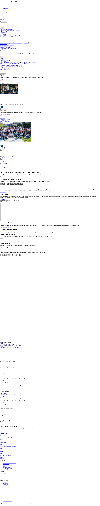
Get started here (3, 79)
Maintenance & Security (4, 48)
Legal (1, 33)
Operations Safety (13, 48)
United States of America (5, 60)
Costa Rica (18, 62)
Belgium (2, 65)
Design (8, 45)
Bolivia (5, 62)
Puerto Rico (19, 63)
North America (3, 58)
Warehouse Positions (4, 39)
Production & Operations (5, 47)
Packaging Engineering (19, 35)
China (5, 68)
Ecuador (29, 62)
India (7, 71)
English (4, 152)
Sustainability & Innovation (5, 119)
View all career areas (4, 26)
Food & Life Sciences (4, 35)
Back (3, 28)
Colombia (13, 62)
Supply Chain (2, 37)
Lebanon (10, 71)
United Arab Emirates (17, 72)
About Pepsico (3, 116)
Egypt (1, 71)
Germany (8, 65)
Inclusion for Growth (4, 120)
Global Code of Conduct (5, 121)
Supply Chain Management (5, 38)
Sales (9, 46)
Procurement (5, 33)
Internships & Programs (4, 83)
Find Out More (3, 192)
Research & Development (5, 34)
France (5, 65)
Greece (11, 65)
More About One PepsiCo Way (6, 227)
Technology (2, 40)
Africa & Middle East (4, 70)
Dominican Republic (23, 62)
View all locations (3, 55)
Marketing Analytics (4, 46)
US (3, 150)
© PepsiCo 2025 (6, 497)
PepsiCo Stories (6, 485)
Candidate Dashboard (4, 147)
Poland (21, 65)
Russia (1, 66)
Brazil (8, 62)
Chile (11, 62)
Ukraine (9, 66)
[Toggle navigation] (6, 167)
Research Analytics (3, 36)
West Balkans (20, 66)
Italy (14, 65)
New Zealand (8, 68)
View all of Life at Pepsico (5, 114)
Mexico (9, 63)
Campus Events (3, 82)
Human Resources (15, 30)
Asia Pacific (2, 67)
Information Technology (24, 42)
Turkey (6, 66)
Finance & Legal (3, 31)
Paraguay (13, 63)
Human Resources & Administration (7, 29)
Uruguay (23, 63)
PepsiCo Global (6, 498)
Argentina (2, 62)
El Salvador (33, 62)
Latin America (3, 61)
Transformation (26, 43)
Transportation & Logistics (15, 38)
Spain (4, 66)
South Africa (10, 72)
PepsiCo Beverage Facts (7, 501)
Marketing (11, 45)
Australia (2, 68)
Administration (3, 30)
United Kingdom (14, 66)
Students (4, 482)
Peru (16, 63)
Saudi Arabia (5, 72)
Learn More (2, 199)
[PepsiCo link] (2, 19)
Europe (1, 64)
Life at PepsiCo (5, 483)
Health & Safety (9, 30)
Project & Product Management (6, 43)
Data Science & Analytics (10, 42)
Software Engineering (16, 43)
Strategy (21, 43)
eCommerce (17, 42)
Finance (6, 32)
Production (2, 49)
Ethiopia (4, 71)
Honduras (6, 63)
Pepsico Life (3, 163)
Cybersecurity (3, 42)
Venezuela (27, 63)
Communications (3, 45)
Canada (1, 59)
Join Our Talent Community (5, 430)
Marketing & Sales (3, 44)
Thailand (5, 69)
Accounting (2, 32)
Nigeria (1, 72)
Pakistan (2, 69)
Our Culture (2, 118)
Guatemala (2, 63)
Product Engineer (12, 35)
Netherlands (17, 65)
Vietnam (8, 69)
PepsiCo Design (6, 500)
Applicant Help (5, 484)
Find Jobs (10, 148)
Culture (4, 165)
